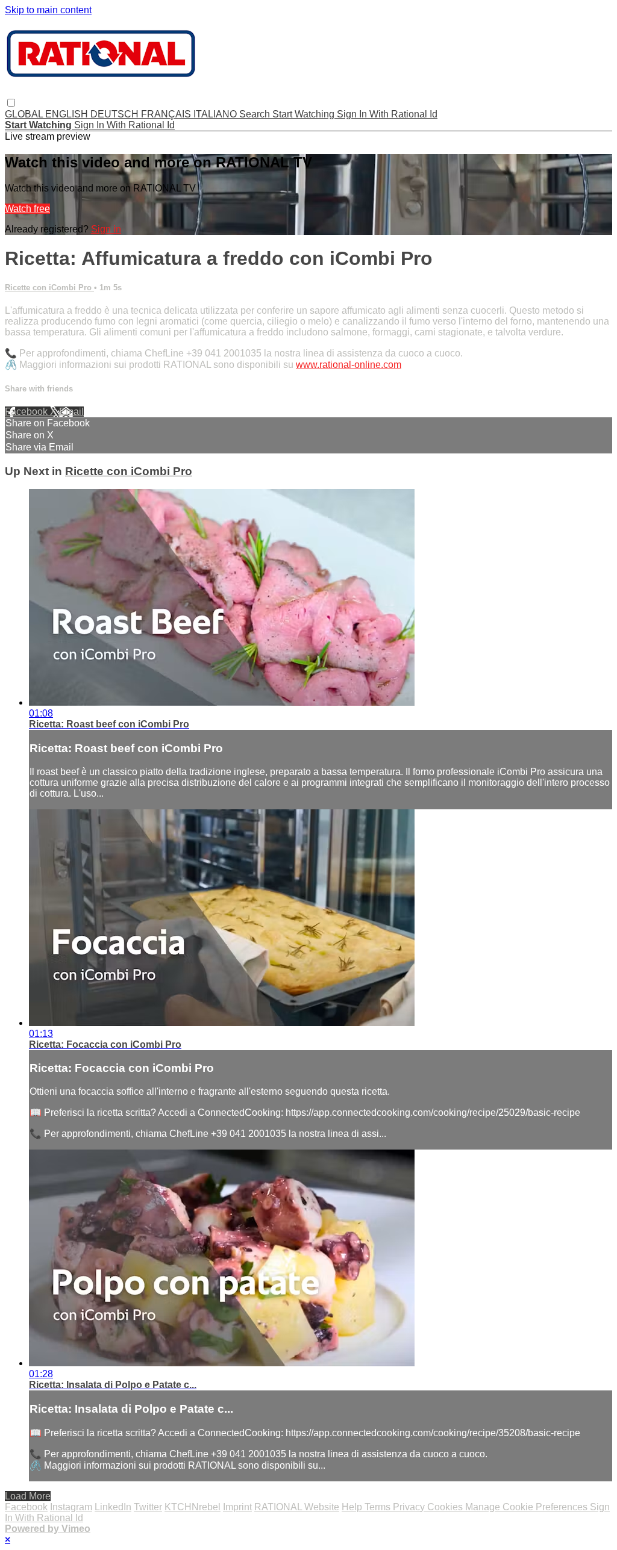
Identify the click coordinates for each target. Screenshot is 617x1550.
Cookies (446, 1507)
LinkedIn (113, 1507)
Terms (379, 1507)
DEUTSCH (115, 114)
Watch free (27, 209)
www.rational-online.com (348, 364)
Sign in (106, 229)
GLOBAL (25, 114)
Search (255, 114)
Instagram (71, 1507)
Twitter (148, 1507)
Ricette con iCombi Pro (49, 287)
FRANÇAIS (167, 114)
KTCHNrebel (192, 1507)
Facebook (27, 411)
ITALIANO (216, 114)
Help (353, 1507)
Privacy (410, 1507)
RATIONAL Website (296, 1507)
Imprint (237, 1507)
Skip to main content (48, 10)
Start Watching (304, 114)
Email (71, 411)
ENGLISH (67, 114)
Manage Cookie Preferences (527, 1507)
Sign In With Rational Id (387, 114)
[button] (11, 103)
